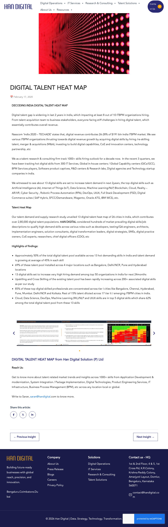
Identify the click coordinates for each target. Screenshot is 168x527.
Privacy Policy (55, 485)
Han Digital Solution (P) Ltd (83, 359)
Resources (63, 10)
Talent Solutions (127, 3)
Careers (52, 480)
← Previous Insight (25, 437)
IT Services (74, 3)
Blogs (50, 475)
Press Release (55, 469)
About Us (46, 10)
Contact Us (153, 6)
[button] (14, 333)
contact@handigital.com (146, 495)
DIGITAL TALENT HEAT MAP (33, 359)
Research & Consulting (99, 3)
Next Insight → (145, 437)
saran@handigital (40, 397)
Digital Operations (51, 3)
